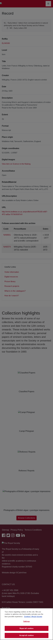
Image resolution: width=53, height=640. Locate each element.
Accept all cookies (26, 635)
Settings (26, 621)
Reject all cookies (26, 628)
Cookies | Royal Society (33, 617)
